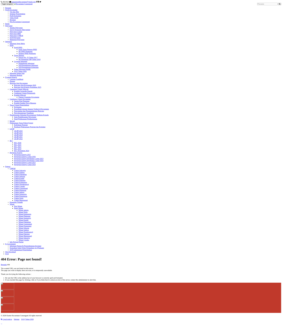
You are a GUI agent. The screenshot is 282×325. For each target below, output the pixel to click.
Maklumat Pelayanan (17, 40)
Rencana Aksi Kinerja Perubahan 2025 (27, 87)
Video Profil (14, 18)
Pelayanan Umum (16, 32)
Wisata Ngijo (23, 212)
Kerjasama (17, 107)
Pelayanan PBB (15, 34)
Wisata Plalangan (24, 216)
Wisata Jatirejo (24, 210)
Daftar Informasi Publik (22, 69)
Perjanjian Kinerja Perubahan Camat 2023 (28, 159)
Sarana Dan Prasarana (21, 101)
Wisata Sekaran (24, 228)
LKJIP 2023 (18, 133)
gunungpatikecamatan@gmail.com (24, 2)
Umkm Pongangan (20, 196)
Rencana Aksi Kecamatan (19, 83)
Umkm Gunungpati (21, 188)
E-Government (10, 244)
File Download (10, 252)
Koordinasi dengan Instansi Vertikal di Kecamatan (31, 109)
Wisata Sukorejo (24, 238)
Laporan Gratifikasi (16, 79)
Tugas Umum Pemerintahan (19, 105)
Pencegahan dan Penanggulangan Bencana (29, 111)
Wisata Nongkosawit (26, 232)
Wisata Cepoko (24, 240)
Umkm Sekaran (19, 176)
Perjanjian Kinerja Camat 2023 (25, 163)
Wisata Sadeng (24, 230)
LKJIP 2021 (18, 137)
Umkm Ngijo (18, 198)
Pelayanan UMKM (16, 36)
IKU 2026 (17, 143)
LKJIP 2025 (18, 131)
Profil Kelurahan (15, 16)
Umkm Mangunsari (21, 200)
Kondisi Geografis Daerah (23, 91)
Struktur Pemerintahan (17, 14)
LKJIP (12, 129)
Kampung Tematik (16, 202)
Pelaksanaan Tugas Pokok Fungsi (21, 123)
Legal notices (7, 319)
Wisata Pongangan (25, 226)
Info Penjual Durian (16, 242)
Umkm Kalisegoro (20, 182)
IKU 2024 (17, 149)
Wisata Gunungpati (25, 224)
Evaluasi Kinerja (11, 77)
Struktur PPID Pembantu (27, 53)
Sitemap (16, 319)
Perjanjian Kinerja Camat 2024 (25, 165)
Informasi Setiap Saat (17, 73)
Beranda (8, 8)
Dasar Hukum (19, 55)
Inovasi (12, 121)
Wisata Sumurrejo (25, 218)
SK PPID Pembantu (25, 51)
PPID (12, 46)
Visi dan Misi (14, 12)
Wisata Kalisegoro (25, 214)
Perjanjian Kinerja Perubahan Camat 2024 (28, 161)
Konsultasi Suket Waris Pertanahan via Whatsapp (27, 248)
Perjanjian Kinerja (16, 153)
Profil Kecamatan (11, 10)
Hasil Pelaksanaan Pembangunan (25, 119)
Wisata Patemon (24, 234)
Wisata (12, 204)
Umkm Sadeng (19, 172)
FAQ (7, 254)
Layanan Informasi (20, 61)
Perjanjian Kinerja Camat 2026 (25, 157)
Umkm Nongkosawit (21, 184)
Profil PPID (18, 47)
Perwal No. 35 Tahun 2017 (28, 57)
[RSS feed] (1, 319)
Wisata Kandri (23, 220)
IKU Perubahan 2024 (21, 151)
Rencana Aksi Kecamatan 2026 (25, 85)
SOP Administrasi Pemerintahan (21, 250)
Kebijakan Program (21, 125)
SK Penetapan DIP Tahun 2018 (29, 59)
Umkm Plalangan (20, 190)
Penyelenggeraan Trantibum (24, 113)
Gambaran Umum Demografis (24, 93)
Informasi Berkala (16, 75)
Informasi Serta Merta (17, 44)
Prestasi (12, 81)
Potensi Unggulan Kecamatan (29, 97)
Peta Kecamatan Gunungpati (20, 22)
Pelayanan (8, 26)
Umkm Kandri (19, 178)
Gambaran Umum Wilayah (19, 89)
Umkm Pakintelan (20, 174)
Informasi (8, 42)
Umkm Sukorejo (20, 170)
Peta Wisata (18, 206)
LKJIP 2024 (18, 135)
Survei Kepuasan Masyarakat (20, 30)
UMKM (12, 168)
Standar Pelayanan (16, 28)
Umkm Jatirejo (19, 192)
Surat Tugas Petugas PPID (28, 49)
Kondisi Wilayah (20, 95)
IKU (11, 141)
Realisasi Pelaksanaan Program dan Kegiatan (29, 127)
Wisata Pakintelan (25, 222)
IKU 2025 (17, 145)
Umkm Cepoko (19, 186)
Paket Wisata (18, 208)
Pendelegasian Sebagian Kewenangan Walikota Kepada (29, 115)
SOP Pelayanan (15, 38)
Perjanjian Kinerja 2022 (22, 155)
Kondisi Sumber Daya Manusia (25, 103)
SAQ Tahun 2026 (20, 71)
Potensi (7, 167)
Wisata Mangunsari (25, 236)
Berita (7, 24)
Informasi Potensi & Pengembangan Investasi (25, 246)
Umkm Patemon (19, 180)
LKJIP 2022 (18, 139)
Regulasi (13, 20)
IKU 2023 (17, 147)
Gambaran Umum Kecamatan (20, 99)
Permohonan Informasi (26, 63)
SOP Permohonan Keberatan (29, 67)
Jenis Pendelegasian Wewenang (25, 117)
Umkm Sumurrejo (20, 194)
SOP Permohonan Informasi (28, 65)
